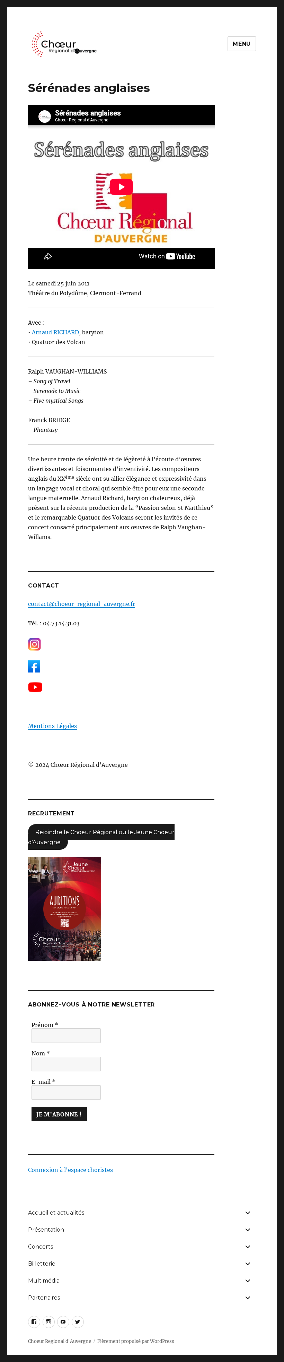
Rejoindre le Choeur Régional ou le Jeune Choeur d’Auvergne (101, 837)
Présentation (46, 1229)
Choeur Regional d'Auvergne (59, 1341)
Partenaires (44, 1297)
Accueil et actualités (56, 1212)
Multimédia (44, 1280)
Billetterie (41, 1263)
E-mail (43, 1081)
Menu (242, 44)
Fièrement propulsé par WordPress (135, 1341)
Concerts (40, 1246)
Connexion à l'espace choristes (70, 1169)
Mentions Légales (52, 725)
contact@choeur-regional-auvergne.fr (81, 603)
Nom (41, 1053)
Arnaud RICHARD (55, 332)
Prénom (45, 1024)
